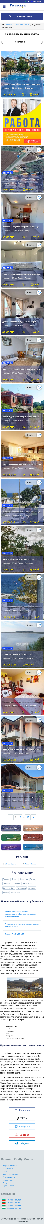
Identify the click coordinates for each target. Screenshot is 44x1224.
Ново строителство (10, 1174)
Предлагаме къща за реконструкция (18, 559)
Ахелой (6, 892)
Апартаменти (7, 1168)
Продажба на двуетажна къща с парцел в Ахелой (22, 797)
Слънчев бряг (9, 888)
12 (28, 817)
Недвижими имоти (9, 1165)
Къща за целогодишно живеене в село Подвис (22, 274)
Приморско (21, 888)
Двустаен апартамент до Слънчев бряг (19, 322)
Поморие (6, 883)
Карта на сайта (8, 1186)
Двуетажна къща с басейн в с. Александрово (21, 464)
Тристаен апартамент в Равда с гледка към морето (22, 607)
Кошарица (15, 892)
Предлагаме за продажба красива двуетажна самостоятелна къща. (22, 749)
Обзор (32, 879)
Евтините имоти (8, 1177)
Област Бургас (10, 864)
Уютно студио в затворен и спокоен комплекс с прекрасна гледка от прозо (22, 702)
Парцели (6, 1183)
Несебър (24, 879)
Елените (6, 879)
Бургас (15, 879)
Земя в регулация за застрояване (17, 654)
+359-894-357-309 (14, 1209)
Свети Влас (27, 883)
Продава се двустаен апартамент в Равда (20, 227)
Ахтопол (31, 888)
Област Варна (30, 864)
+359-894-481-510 (14, 1200)
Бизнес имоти (7, 1180)
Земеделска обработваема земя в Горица (20, 179)
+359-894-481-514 (14, 1203)
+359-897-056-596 (14, 1206)
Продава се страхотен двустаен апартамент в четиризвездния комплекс (22, 369)
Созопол (16, 883)
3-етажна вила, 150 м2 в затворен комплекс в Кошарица (22, 84)
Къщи (4, 1171)
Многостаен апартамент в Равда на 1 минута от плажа (22, 512)
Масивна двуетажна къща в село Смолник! (21, 417)
